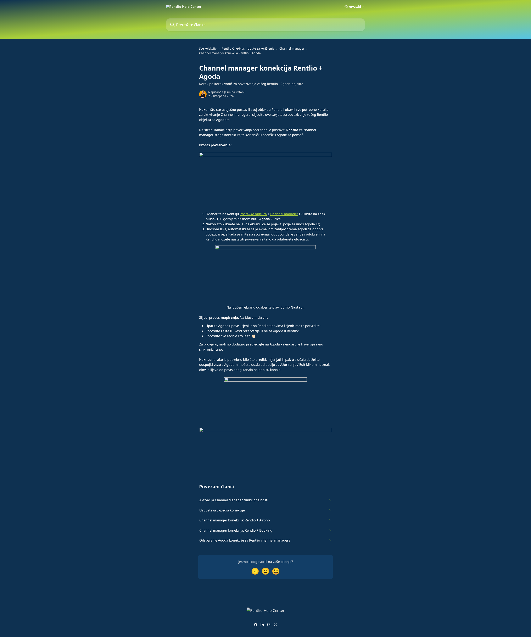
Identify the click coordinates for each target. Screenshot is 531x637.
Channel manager (291, 48)
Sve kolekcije (208, 48)
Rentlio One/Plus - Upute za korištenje (248, 48)
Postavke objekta (253, 214)
